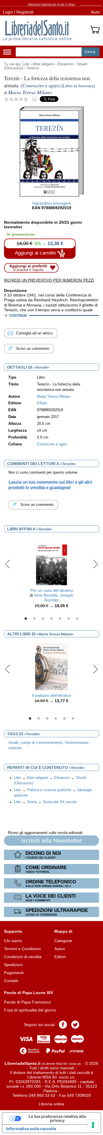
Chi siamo (13, 940)
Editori (60, 956)
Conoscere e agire (52, 444)
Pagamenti (13, 972)
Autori (59, 948)
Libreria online (51, 1104)
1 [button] (26, 619)
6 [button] (69, 619)
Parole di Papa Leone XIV (28, 992)
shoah (13, 743)
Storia (32, 802)
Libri (26, 64)
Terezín (33, 68)
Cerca (89, 51)
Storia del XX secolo (60, 802)
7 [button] (77, 619)
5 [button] (60, 619)
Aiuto (95, 12)
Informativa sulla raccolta (31, 1128)
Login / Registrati (18, 12)
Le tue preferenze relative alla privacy (57, 1118)
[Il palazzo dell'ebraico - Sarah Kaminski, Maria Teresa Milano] (51, 666)
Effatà (42, 403)
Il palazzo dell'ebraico (51, 695)
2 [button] (34, 619)
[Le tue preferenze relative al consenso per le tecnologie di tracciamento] (93, 1125)
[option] (51, 574)
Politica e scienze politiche (49, 790)
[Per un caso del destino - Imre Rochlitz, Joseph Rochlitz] (51, 561)
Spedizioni (13, 964)
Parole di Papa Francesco (27, 1002)
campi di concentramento (41, 743)
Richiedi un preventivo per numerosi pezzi (49, 280)
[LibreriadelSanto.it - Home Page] (37, 30)
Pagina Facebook (63, 1025)
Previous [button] (7, 563)
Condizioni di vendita (22, 956)
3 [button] (43, 619)
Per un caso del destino (51, 590)
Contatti (11, 980)
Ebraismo (65, 64)
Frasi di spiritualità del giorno (30, 1010)
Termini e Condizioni (22, 948)
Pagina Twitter (75, 1025)
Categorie (63, 940)
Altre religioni (43, 64)
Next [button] (95, 563)
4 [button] (51, 619)
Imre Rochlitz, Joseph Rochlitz (53, 597)
